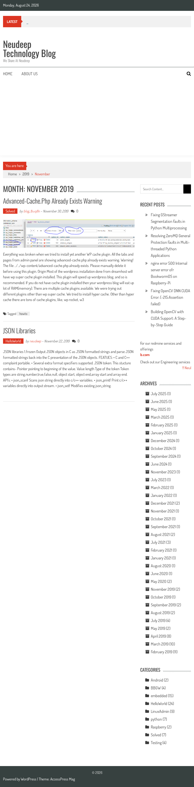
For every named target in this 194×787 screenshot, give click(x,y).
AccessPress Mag (62, 779)
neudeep (35, 341)
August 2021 (160, 534)
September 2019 (163, 604)
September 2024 (163, 456)
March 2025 (160, 417)
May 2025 (158, 409)
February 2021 (161, 550)
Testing (156, 742)
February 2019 (161, 651)
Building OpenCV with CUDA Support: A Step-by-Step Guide (168, 318)
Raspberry (158, 726)
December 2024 (163, 440)
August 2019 (160, 612)
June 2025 (159, 401)
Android (157, 680)
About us (29, 73)
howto (23, 314)
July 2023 (158, 479)
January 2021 (161, 557)
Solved (10, 211)
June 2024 (159, 464)
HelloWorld (13, 341)
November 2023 (163, 471)
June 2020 (159, 573)
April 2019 (158, 636)
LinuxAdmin (160, 711)
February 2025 (162, 424)
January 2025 (162, 432)
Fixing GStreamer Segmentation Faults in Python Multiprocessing (169, 221)
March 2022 (160, 487)
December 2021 (163, 503)
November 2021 (163, 510)
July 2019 (158, 620)
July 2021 (158, 542)
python (156, 719)
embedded (159, 695)
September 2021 (163, 526)
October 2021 (161, 518)
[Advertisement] (97, 117)
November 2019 (163, 589)
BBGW (156, 687)
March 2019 (159, 643)
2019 (25, 174)
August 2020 (161, 565)
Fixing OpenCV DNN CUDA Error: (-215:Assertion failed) (170, 297)
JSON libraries (19, 330)
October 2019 (161, 597)
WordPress (29, 779)
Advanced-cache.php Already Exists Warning (52, 201)
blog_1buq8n (31, 211)
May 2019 (158, 628)
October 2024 (161, 448)
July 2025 (158, 393)
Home (7, 73)
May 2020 (158, 581)
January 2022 (162, 495)
